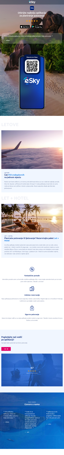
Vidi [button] (5, 349)
